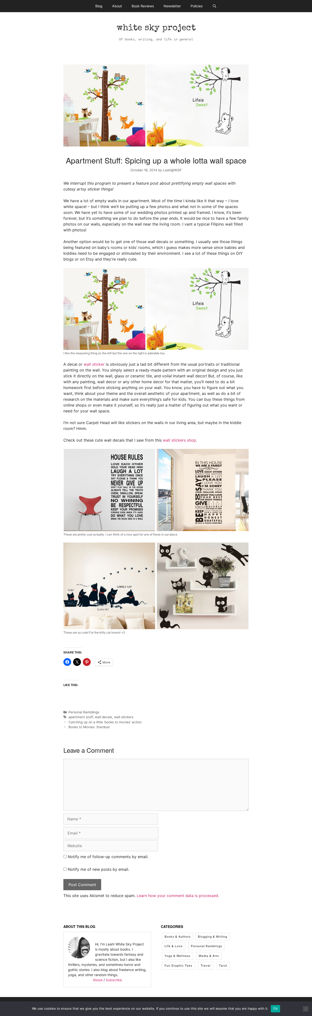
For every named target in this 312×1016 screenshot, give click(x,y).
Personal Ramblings (83, 712)
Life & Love (174, 946)
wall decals (103, 717)
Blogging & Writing (212, 936)
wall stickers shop (179, 440)
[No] (305, 1009)
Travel (206, 965)
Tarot (223, 965)
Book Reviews (143, 6)
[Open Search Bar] (214, 6)
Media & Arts (209, 956)
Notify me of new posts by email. (98, 869)
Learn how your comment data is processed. (178, 895)
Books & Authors (178, 936)
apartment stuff (80, 717)
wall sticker (94, 364)
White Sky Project (156, 28)
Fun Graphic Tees (178, 965)
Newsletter (172, 6)
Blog (98, 6)
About (117, 6)
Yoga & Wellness (177, 956)
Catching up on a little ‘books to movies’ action (105, 722)
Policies (197, 6)
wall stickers (123, 717)
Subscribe (114, 980)
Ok (275, 1008)
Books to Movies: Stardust (89, 727)
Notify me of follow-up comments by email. (108, 856)
